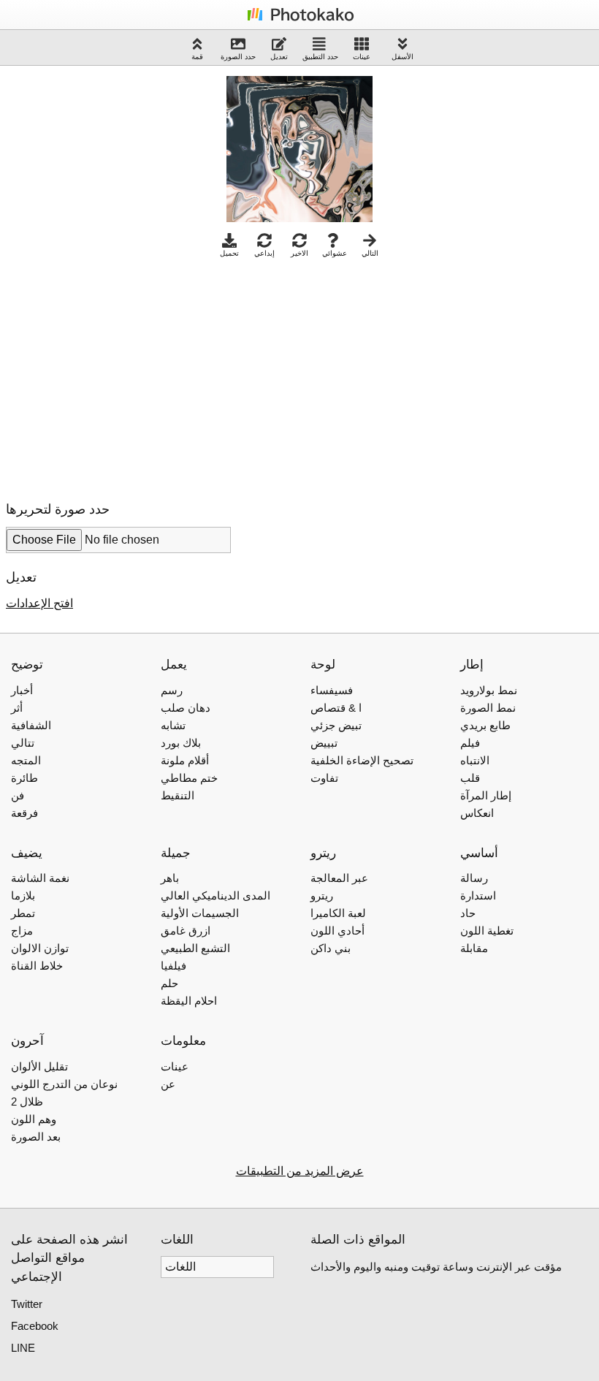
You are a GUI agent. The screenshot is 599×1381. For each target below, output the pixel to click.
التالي (370, 253)
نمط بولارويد (488, 690)
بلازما (23, 895)
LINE (23, 1348)
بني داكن (330, 948)
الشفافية (31, 725)
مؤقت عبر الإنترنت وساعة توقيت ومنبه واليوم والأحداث (436, 1266)
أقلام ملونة (185, 760)
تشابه (173, 725)
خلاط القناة (37, 965)
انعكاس (477, 813)
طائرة (24, 778)
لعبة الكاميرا (338, 913)
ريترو (321, 895)
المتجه (26, 760)
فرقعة (24, 813)
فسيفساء (331, 690)
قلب (470, 778)
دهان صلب (185, 707)
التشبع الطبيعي (195, 948)
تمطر (23, 913)
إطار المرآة (485, 795)
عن (168, 1084)
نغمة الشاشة (40, 878)
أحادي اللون (337, 930)
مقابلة (474, 948)
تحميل (229, 253)
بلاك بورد (181, 743)
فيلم (470, 743)
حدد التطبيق (320, 57)
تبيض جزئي (336, 725)
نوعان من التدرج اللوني (64, 1084)
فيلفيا (173, 965)
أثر (17, 707)
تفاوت (324, 778)
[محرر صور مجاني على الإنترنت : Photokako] (299, 20)
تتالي (22, 743)
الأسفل (402, 57)
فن (17, 795)
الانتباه (474, 760)
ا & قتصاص (336, 707)
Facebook (34, 1326)
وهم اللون (33, 1119)
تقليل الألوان (39, 1066)
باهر (170, 878)
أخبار (22, 690)
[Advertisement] (128, 375)
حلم (169, 983)
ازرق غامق (185, 930)
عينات (361, 57)
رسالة (474, 878)
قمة (197, 57)
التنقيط (177, 795)
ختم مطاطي (189, 778)
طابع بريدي (485, 725)
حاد (468, 913)
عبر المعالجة (339, 878)
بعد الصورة (36, 1136)
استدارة (478, 895)
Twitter (26, 1304)
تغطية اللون (487, 930)
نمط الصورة (488, 707)
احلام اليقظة (189, 1000)
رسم (172, 690)
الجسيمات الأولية (200, 913)
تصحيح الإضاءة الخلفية (361, 760)
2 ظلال (27, 1101)
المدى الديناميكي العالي (215, 895)
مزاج (22, 930)
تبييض (323, 743)
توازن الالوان (40, 948)
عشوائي (334, 253)
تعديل (279, 57)
